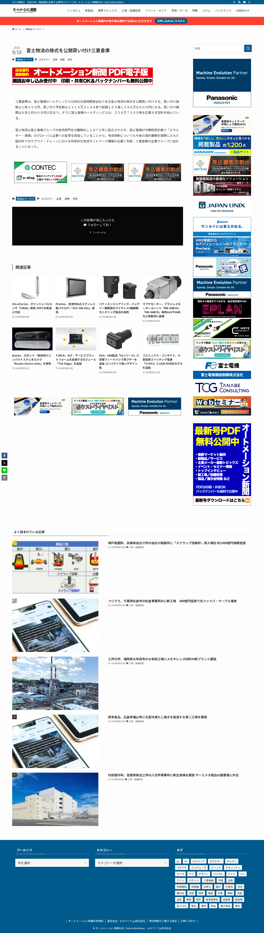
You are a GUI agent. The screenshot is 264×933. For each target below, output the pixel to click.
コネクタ (182, 867)
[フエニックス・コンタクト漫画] (97, 414)
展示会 (180, 893)
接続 (201, 893)
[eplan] (222, 317)
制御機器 (182, 887)
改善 (220, 893)
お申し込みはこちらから (171, 21)
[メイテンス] (97, 180)
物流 (70, 59)
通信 (203, 906)
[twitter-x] (234, 2)
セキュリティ (233, 867)
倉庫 (62, 59)
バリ (242, 874)
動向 (218, 887)
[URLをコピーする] (4, 478)
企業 (55, 59)
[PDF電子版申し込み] (82, 83)
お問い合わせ (188, 921)
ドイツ (231, 874)
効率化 (207, 887)
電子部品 (225, 906)
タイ (191, 874)
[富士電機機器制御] (222, 378)
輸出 (193, 906)
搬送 (210, 893)
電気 (237, 906)
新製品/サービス (24, 59)
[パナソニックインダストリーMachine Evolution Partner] (154, 414)
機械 (229, 893)
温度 (179, 899)
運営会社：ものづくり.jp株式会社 (126, 921)
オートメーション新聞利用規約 (85, 921)
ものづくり (198, 861)
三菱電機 (209, 880)
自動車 (226, 899)
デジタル (218, 874)
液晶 (239, 893)
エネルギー (44, 59)
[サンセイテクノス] (222, 235)
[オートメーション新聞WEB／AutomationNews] (24, 10)
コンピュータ (198, 867)
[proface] (222, 255)
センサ (180, 874)
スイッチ (216, 867)
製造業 (239, 899)
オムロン (232, 861)
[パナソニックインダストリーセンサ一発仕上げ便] (222, 276)
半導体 (229, 887)
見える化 (182, 906)
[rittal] (222, 194)
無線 (188, 899)
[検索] (249, 2)
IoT (186, 861)
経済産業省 (212, 899)
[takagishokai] (222, 414)
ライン (180, 880)
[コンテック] (40, 181)
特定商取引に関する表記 (163, 921)
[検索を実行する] (248, 48)
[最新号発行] (222, 504)
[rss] (239, 2)
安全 (240, 887)
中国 (220, 880)
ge (178, 861)
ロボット (194, 880)
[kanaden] (222, 154)
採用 (191, 893)
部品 (213, 906)
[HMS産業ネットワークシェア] (40, 414)
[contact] (244, 2)
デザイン (203, 874)
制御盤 (195, 887)
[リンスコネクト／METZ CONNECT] (222, 337)
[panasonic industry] (222, 106)
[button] (4, 455)
